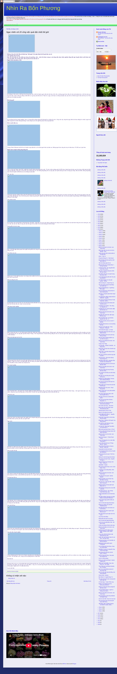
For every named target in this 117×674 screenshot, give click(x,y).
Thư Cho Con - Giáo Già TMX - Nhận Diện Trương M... (107, 482)
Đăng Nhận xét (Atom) (15, 583)
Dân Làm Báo (101, 41)
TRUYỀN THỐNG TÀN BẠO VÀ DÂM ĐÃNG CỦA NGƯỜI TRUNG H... (107, 497)
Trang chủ (49, 581)
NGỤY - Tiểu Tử (102, 256)
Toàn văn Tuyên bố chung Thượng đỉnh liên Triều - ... (106, 370)
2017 (99, 613)
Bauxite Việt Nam (102, 32)
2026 (99, 214)
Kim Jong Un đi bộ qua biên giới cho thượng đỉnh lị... (106, 382)
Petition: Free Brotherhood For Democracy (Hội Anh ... (105, 584)
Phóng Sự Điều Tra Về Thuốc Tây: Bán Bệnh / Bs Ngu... (106, 479)
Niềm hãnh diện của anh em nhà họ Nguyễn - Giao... (106, 251)
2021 (99, 223)
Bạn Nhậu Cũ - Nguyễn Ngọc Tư (106, 577)
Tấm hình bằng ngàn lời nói (105, 263)
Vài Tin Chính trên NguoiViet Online (106, 502)
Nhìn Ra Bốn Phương (33, 8)
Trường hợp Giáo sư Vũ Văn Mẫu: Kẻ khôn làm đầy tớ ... (107, 541)
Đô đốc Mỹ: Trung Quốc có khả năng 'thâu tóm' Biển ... (106, 418)
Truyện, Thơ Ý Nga (103, 343)
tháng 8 (100, 238)
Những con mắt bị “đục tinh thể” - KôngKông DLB (106, 505)
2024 (99, 218)
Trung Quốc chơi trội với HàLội (105, 449)
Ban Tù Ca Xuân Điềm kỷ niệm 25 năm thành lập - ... (106, 570)
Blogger (74, 663)
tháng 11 (101, 232)
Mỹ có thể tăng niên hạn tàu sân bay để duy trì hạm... (106, 335)
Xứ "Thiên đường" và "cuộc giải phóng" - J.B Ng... (105, 280)
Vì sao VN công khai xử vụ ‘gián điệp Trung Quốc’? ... (107, 441)
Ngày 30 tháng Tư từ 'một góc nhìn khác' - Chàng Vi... (106, 462)
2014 (99, 618)
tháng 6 (100, 241)
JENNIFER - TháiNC (103, 464)
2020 (99, 225)
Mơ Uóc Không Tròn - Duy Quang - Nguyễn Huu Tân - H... (106, 318)
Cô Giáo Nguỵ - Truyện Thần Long (106, 582)
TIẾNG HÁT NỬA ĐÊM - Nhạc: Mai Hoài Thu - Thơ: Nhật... (106, 564)
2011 (99, 620)
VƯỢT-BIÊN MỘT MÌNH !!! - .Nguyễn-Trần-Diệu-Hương (107, 415)
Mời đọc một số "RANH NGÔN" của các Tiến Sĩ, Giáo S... (106, 338)
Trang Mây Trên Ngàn (102, 162)
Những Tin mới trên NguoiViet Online (107, 457)
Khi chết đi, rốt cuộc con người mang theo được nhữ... (107, 274)
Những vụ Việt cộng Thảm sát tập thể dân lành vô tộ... (107, 587)
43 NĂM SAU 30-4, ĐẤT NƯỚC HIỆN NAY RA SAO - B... (107, 309)
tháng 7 (100, 240)
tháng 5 (100, 243)
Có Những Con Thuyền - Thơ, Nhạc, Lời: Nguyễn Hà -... (106, 306)
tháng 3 (100, 607)
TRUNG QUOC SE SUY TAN (105, 410)
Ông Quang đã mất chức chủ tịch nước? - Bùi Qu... (106, 553)
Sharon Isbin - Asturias (103, 575)
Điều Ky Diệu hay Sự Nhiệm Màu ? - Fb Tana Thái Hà (106, 265)
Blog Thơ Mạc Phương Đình (104, 76)
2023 (99, 219)
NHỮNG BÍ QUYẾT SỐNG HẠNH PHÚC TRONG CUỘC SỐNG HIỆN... (106, 531)
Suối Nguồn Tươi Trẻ (102, 36)
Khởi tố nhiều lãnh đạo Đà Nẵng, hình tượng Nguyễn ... (107, 573)
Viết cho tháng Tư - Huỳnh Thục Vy (106, 282)
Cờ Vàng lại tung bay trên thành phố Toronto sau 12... (106, 303)
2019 (99, 227)
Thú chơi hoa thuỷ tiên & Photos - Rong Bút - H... (106, 400)
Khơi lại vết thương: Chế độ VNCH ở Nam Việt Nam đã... (107, 291)
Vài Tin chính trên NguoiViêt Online (106, 520)
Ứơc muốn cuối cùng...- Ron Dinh (106, 405)
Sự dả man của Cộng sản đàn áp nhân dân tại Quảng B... (106, 403)
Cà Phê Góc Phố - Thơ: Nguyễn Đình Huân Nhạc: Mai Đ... (107, 268)
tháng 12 (101, 230)
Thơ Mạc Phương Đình (102, 77)
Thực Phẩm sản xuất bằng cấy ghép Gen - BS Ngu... (106, 567)
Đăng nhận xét (11, 578)
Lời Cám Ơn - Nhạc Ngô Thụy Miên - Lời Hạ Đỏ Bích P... (107, 427)
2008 (99, 624)
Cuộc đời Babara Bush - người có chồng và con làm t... (106, 590)
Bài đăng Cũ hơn (87, 581)
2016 (99, 615)
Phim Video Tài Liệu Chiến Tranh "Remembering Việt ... (106, 408)
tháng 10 (101, 234)
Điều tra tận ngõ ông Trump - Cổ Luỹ (106, 429)
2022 (99, 221)
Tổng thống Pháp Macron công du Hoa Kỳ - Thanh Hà (106, 447)
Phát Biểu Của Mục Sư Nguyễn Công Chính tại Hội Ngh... (107, 550)
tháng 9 (100, 236)
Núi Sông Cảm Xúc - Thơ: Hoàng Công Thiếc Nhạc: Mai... (106, 491)
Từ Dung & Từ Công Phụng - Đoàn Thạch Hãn (109, 191)
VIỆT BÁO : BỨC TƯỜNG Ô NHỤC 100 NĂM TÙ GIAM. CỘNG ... (106, 604)
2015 (99, 617)
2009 (99, 622)
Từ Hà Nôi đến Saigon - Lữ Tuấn (106, 329)
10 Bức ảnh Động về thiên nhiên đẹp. (107, 525)
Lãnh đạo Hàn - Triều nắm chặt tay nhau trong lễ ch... (106, 358)
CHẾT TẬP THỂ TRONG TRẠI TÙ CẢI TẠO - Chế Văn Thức (107, 538)
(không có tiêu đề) (101, 169)
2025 (99, 216)
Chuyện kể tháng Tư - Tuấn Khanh (106, 258)
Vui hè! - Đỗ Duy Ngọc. (104, 558)
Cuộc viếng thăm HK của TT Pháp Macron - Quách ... (106, 444)
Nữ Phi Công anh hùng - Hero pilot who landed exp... (106, 556)
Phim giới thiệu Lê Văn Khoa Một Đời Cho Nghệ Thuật (107, 596)
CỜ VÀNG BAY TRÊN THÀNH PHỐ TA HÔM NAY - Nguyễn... (107, 297)
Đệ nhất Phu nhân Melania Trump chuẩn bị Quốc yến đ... (106, 424)
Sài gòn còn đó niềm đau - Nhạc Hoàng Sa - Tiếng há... (106, 327)
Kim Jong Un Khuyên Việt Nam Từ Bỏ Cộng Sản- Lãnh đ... (107, 300)
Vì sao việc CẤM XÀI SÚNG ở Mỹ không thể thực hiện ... (106, 535)
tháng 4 (100, 245)
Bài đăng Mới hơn (11, 581)
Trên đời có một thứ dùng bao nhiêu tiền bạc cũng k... (106, 271)
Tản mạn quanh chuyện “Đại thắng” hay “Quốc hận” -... (106, 285)
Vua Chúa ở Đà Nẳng (103, 516)
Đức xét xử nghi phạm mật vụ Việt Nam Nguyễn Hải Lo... (106, 394)
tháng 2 (100, 609)
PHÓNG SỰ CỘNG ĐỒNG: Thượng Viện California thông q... (106, 379)
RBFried (64, 663)
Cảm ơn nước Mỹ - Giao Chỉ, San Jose (107, 598)
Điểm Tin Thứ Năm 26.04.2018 (105, 412)
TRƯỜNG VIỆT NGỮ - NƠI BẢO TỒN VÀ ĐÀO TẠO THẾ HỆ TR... (107, 361)
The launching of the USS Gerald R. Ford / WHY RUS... (106, 601)
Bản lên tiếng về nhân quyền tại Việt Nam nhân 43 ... (106, 260)
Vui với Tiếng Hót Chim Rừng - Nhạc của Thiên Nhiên (107, 547)
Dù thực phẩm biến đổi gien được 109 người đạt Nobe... (107, 432)
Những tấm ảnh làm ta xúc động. (106, 518)
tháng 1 (100, 610)
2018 (99, 229)
